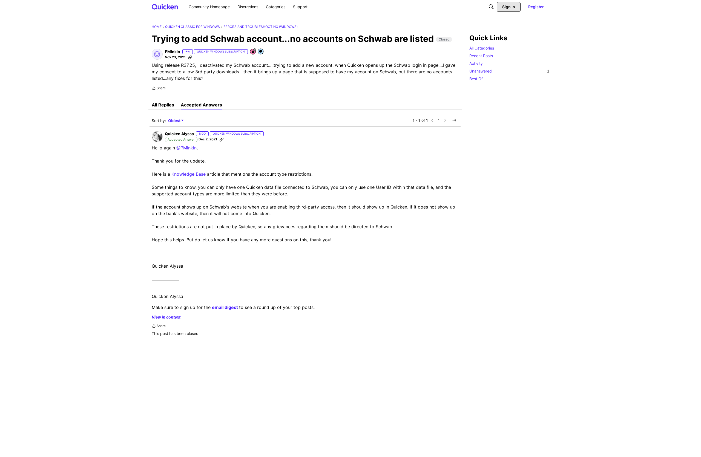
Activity (476, 63)
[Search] (491, 7)
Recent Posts (481, 55)
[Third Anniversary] (253, 51)
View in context (166, 317)
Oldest (174, 120)
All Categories (481, 48)
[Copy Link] (190, 57)
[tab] (162, 104)
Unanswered (509, 71)
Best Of (476, 78)
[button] (157, 54)
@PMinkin (186, 148)
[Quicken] (165, 6)
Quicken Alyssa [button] (179, 133)
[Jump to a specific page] (454, 120)
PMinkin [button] (172, 51)
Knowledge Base (188, 174)
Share (159, 88)
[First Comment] (261, 51)
